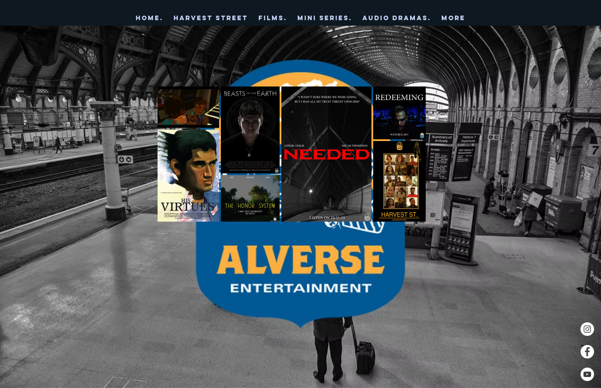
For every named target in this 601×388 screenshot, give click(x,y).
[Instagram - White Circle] (587, 329)
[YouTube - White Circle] (587, 374)
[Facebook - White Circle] (587, 351)
